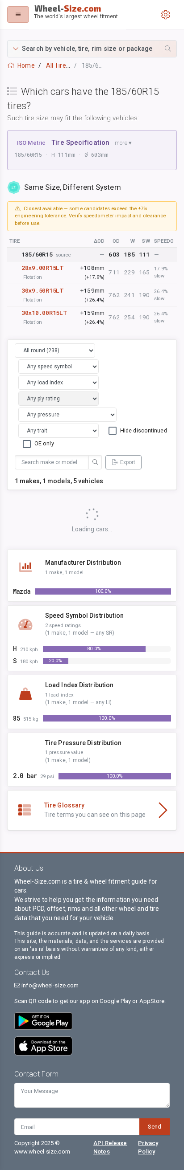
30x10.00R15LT (44, 313)
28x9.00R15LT (42, 268)
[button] (92, 48)
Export (127, 462)
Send (154, 1126)
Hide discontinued (143, 430)
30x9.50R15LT (42, 290)
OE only (44, 443)
